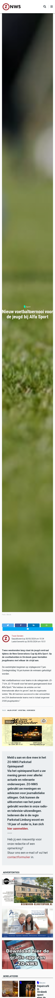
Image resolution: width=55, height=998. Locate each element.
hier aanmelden (17, 828)
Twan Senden (17, 636)
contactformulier (18, 857)
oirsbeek (31, 710)
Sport (28, 307)
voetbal (22, 710)
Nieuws (42, 983)
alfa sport (12, 710)
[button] (8, 625)
